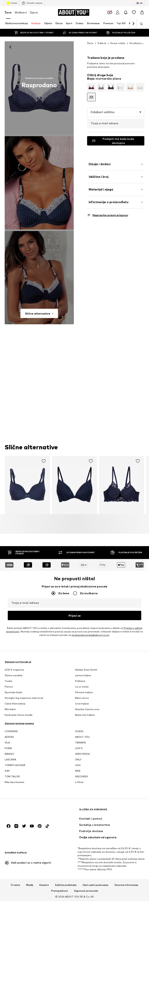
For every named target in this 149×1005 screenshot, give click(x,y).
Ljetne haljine (83, 675)
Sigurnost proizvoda (86, 891)
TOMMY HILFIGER (15, 765)
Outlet (14, 3)
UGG (78, 765)
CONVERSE (11, 731)
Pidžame (80, 681)
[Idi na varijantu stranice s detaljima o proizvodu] (91, 87)
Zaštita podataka (65, 885)
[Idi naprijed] (133, 24)
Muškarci (21, 12)
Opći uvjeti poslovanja (95, 885)
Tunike (8, 681)
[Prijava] (117, 12)
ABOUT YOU (82, 737)
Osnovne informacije (126, 885)
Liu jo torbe (82, 686)
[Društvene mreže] (8, 826)
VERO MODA (82, 754)
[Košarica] (142, 12)
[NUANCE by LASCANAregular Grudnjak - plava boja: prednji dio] (39, 88)
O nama (15, 885)
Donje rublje (117, 43)
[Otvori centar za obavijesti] (125, 12)
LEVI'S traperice (14, 669)
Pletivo (9, 686)
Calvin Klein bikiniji (15, 703)
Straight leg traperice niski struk (24, 698)
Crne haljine (82, 703)
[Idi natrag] (10, 47)
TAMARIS (80, 742)
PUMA (8, 748)
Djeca (34, 12)
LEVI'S (79, 748)
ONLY (78, 759)
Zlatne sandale (14, 675)
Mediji (29, 885)
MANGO (9, 754)
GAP (7, 771)
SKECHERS (81, 776)
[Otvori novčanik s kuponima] (109, 12)
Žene (8, 12)
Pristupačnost (59, 891)
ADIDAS (9, 737)
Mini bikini (10, 709)
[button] (115, 112)
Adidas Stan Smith (86, 669)
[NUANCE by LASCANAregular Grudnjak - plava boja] (39, 277)
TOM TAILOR (12, 776)
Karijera (44, 885)
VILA (7, 742)
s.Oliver (79, 782)
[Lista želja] (134, 12)
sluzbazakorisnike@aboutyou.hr (90, 635)
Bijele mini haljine (85, 715)
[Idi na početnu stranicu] (25, 811)
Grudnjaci (135, 43)
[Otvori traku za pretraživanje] (140, 24)
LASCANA (10, 759)
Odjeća (101, 43)
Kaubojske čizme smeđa (18, 715)
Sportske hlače (13, 692)
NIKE (78, 771)
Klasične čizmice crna (87, 709)
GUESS (79, 731)
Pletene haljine (84, 692)
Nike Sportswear (14, 782)
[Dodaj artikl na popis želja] (43, 461)
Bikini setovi (82, 698)
